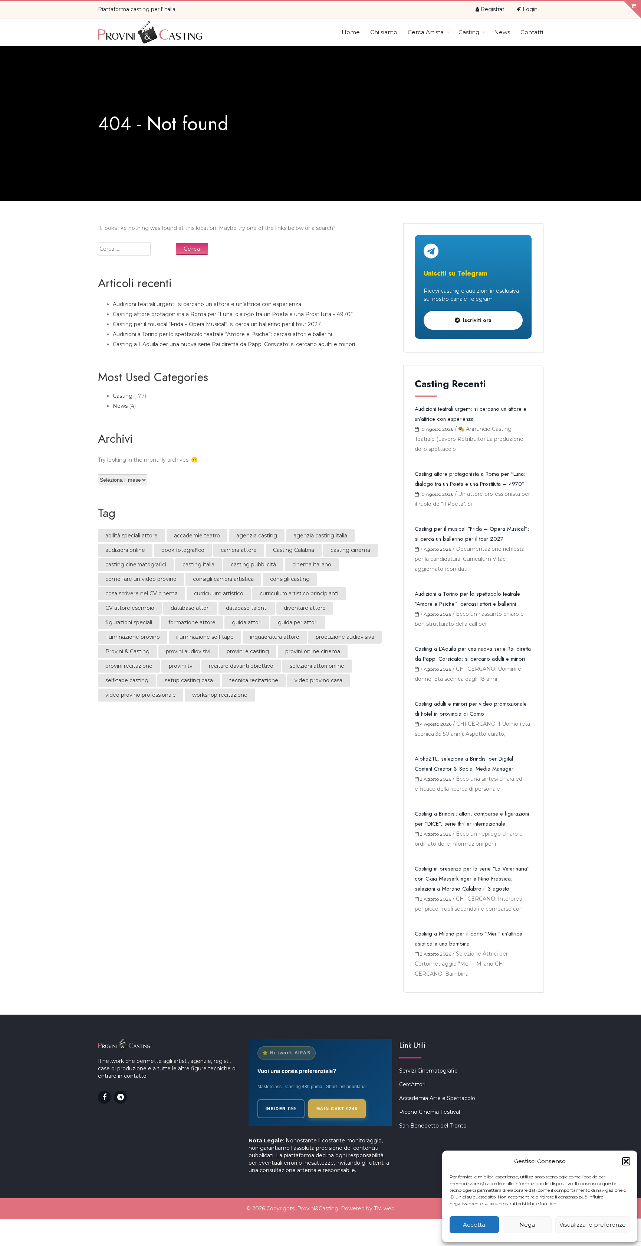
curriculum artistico (218, 593)
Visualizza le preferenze (592, 1224)
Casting (468, 32)
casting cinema (350, 550)
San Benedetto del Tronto (433, 1125)
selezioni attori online (317, 666)
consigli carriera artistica (223, 579)
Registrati (492, 9)
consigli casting (290, 579)
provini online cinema (312, 651)
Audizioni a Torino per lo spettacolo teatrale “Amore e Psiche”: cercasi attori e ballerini (222, 334)
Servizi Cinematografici (428, 1070)
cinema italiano (311, 564)
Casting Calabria (293, 550)
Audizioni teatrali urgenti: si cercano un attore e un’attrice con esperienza (207, 304)
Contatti (531, 32)
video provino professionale (140, 695)
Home (351, 32)
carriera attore (239, 550)
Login (529, 9)
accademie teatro (197, 535)
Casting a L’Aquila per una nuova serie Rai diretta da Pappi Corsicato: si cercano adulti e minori (234, 344)
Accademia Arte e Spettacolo (437, 1098)
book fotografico (182, 550)
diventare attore (305, 608)
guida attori (247, 622)
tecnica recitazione (253, 680)
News (502, 32)
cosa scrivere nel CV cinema (141, 593)
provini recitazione (128, 666)
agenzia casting (256, 535)
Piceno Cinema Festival (429, 1112)
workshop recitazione (219, 695)
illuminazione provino (132, 637)
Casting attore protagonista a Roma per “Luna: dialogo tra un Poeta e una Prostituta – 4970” (233, 314)
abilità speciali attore (131, 535)
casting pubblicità (253, 564)
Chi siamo (383, 32)
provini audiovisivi (188, 651)
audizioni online (125, 550)
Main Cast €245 (337, 1108)
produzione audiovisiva (345, 637)
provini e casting (248, 651)
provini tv (181, 666)
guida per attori (298, 622)
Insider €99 (281, 1108)
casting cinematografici (135, 564)
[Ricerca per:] (136, 249)
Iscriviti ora (477, 320)
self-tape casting (126, 680)
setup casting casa (189, 680)
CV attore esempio (129, 608)
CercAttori (412, 1084)
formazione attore (192, 622)
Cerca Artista (426, 32)
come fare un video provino (141, 579)
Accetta (474, 1224)
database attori (190, 608)
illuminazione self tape (205, 637)
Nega (527, 1224)
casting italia (198, 564)
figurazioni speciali (128, 622)
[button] (626, 1161)
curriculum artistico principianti (299, 593)
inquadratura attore (274, 637)
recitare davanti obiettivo (241, 666)
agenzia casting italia (320, 535)
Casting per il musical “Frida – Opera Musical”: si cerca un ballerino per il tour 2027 (217, 324)
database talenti (246, 608)
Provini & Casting (127, 651)
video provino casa (318, 680)
